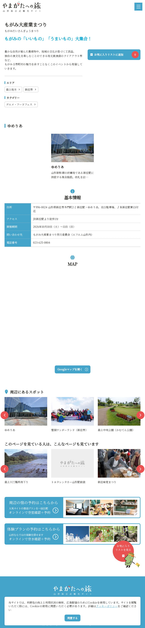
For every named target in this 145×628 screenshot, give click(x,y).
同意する (72, 618)
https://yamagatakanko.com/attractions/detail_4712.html (72, 138)
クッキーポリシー (107, 606)
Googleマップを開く (70, 369)
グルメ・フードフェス (19, 104)
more (8, 399)
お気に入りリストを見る (123, 548)
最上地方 (11, 89)
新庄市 (29, 89)
